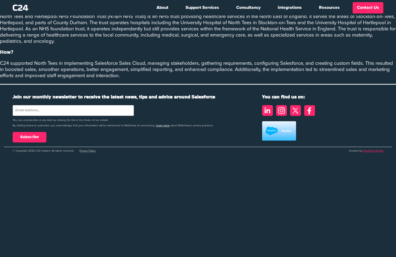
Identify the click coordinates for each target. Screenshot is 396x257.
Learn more (163, 125)
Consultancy (248, 7)
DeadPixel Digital (373, 150)
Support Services (202, 7)
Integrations (290, 7)
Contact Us (368, 7)
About (162, 7)
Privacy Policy (87, 150)
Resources (329, 7)
